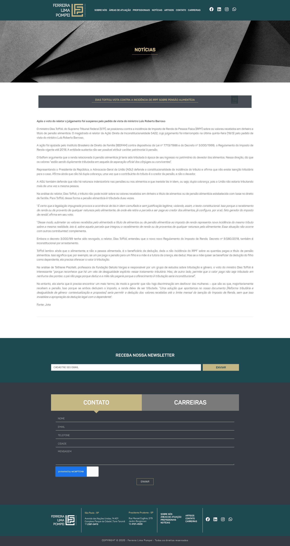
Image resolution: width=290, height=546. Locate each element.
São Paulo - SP (92, 513)
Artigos (169, 10)
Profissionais (141, 10)
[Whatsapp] (234, 9)
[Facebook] (211, 9)
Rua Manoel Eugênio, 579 (141, 518)
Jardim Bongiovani (137, 521)
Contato (181, 10)
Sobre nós (100, 10)
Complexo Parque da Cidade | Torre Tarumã (105, 521)
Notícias (157, 10)
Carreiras (194, 10)
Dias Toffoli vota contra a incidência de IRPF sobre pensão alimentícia (145, 99)
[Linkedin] (219, 9)
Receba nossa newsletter (145, 355)
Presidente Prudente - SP (141, 512)
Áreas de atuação (120, 10)
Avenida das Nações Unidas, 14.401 (101, 518)
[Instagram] (226, 9)
